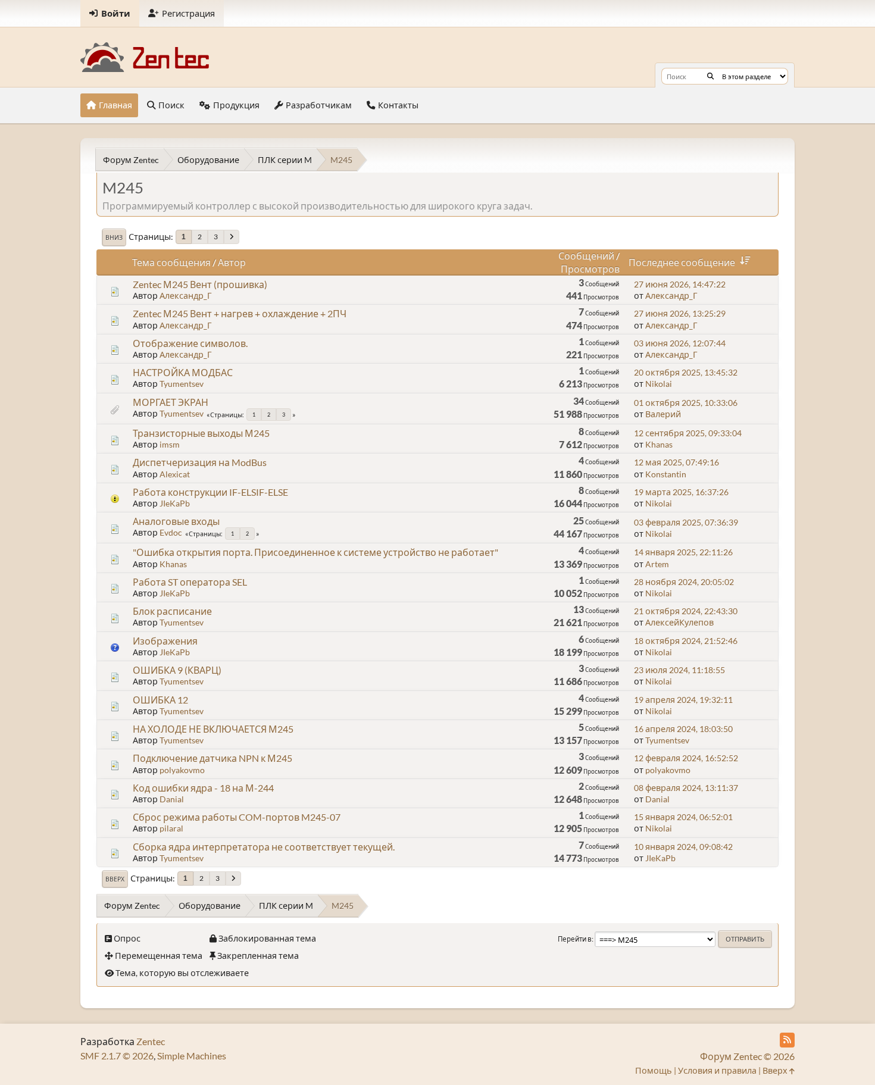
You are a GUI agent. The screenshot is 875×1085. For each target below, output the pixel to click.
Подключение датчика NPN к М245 (212, 758)
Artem (657, 564)
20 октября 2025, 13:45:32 (686, 372)
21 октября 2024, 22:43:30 (686, 611)
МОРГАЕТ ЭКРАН (170, 402)
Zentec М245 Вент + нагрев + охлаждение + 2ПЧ (239, 313)
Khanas (659, 444)
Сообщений (586, 255)
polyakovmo (182, 770)
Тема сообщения (171, 262)
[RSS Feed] (787, 1040)
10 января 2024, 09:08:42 (683, 847)
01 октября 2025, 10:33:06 (686, 403)
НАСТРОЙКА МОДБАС (183, 372)
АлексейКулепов (679, 622)
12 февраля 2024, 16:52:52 (686, 758)
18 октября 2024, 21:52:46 (686, 641)
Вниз (114, 237)
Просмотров (590, 268)
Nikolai (658, 384)
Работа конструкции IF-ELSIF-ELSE (210, 492)
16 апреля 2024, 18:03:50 (683, 729)
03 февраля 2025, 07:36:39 (686, 522)
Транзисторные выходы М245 (201, 433)
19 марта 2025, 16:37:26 (681, 492)
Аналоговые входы (176, 521)
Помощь (653, 1070)
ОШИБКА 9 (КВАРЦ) (177, 670)
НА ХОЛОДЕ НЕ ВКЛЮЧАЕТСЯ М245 (213, 728)
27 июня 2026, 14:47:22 (680, 284)
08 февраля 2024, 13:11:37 (686, 788)
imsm (170, 444)
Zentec (150, 1041)
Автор (232, 262)
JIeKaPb (175, 503)
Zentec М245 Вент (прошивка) (200, 284)
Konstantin (665, 474)
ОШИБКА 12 (160, 699)
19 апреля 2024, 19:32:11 (683, 700)
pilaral (171, 828)
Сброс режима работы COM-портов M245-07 (236, 817)
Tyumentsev (182, 384)
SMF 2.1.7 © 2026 (117, 1055)
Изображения (165, 640)
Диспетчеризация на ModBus (200, 462)
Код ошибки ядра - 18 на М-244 (203, 787)
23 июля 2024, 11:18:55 (679, 670)
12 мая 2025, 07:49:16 (676, 462)
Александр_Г (186, 295)
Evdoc (171, 532)
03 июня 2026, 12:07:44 (680, 343)
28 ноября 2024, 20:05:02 (684, 582)
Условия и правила (717, 1070)
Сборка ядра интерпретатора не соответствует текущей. (264, 846)
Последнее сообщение (682, 262)
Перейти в (575, 939)
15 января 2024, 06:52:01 (683, 817)
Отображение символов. (190, 343)
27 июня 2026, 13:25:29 (680, 313)
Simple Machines (191, 1055)
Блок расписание (172, 611)
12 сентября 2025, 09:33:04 (688, 433)
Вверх (114, 879)
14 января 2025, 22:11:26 (683, 552)
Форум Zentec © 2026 (747, 1056)
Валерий (663, 414)
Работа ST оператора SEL (190, 581)
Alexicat (175, 474)
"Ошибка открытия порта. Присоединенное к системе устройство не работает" (315, 552)
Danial (172, 799)
